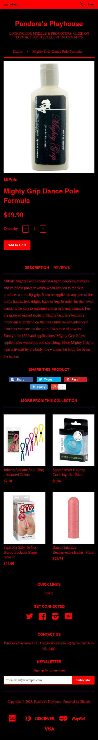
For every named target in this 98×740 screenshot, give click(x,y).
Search (49, 593)
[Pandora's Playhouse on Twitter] (29, 618)
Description (36, 267)
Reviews (62, 267)
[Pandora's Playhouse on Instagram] (55, 618)
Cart (90, 4)
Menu (14, 4)
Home (17, 51)
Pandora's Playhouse (49, 23)
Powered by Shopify (77, 701)
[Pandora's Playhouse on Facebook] (42, 618)
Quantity (11, 229)
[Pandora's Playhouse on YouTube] (68, 618)
